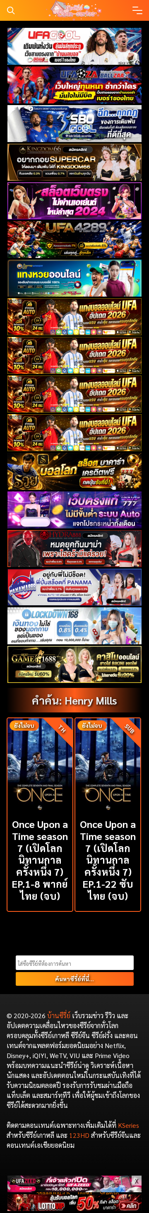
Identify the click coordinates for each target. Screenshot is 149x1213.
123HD (79, 1135)
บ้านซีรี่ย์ (58, 1015)
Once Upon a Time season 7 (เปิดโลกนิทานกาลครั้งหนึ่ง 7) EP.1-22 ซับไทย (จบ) (108, 859)
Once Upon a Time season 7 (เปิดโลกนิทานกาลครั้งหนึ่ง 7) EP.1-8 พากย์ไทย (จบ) (40, 859)
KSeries (128, 1125)
